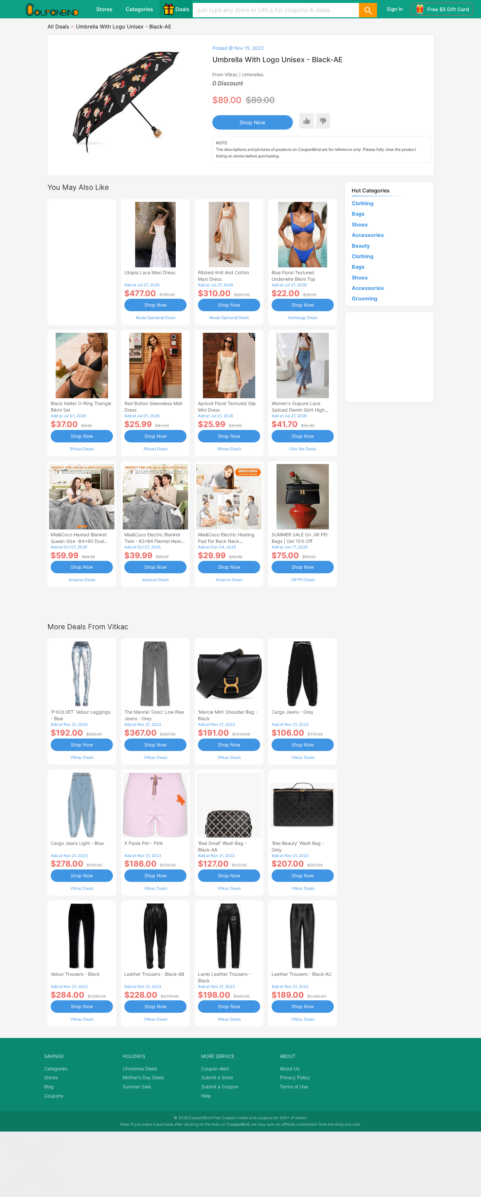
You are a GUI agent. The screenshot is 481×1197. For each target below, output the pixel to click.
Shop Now (252, 122)
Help (206, 1096)
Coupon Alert (215, 1068)
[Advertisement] (82, 261)
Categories (139, 9)
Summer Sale (137, 1086)
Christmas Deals (140, 1068)
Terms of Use (294, 1086)
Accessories (368, 235)
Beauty (361, 245)
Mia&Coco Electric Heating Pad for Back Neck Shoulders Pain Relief (226, 541)
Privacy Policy (295, 1077)
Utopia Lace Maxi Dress (149, 272)
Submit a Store (217, 1077)
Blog (49, 1086)
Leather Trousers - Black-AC (302, 974)
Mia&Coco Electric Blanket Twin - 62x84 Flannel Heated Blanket (155, 541)
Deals (182, 9)
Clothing (362, 203)
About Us (289, 1068)
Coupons (53, 1096)
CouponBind (238, 1124)
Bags (358, 213)
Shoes (360, 224)
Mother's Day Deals (143, 1077)
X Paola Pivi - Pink (143, 843)
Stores (104, 9)
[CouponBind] (57, 9)
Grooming (364, 298)
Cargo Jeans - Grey (292, 712)
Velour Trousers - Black (75, 974)
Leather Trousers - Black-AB (154, 974)
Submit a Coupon (219, 1086)
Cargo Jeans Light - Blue (77, 843)
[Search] (368, 10)
